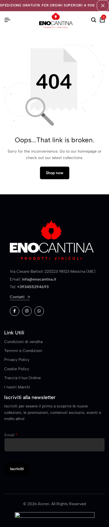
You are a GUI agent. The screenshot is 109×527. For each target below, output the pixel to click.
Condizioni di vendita (23, 341)
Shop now (54, 173)
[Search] (93, 20)
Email (11, 435)
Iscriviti (17, 469)
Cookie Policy (16, 369)
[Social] (14, 311)
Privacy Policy (16, 359)
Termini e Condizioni (23, 350)
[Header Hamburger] (7, 20)
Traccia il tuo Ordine (22, 378)
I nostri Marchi (17, 387)
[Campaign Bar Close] (103, 5)
